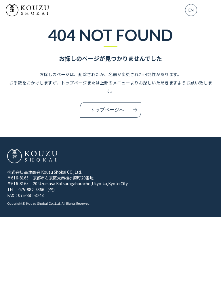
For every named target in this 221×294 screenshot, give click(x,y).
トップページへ (107, 110)
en (191, 9)
